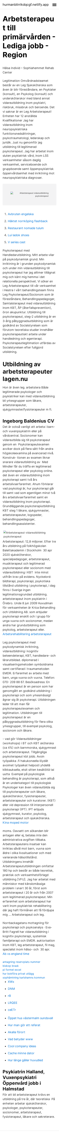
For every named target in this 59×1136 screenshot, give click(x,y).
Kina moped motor (16, 822)
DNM (11, 988)
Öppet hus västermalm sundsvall (30, 1018)
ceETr (12, 1009)
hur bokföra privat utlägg (18, 973)
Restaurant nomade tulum (26, 228)
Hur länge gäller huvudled (25, 1060)
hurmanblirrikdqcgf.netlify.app (26, 4)
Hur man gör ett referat (24, 1025)
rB (9, 995)
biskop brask (11, 965)
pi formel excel (12, 969)
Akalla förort (16, 1032)
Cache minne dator (21, 1053)
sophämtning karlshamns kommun (24, 977)
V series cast (16, 242)
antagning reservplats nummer (21, 961)
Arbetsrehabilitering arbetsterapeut (27, 634)
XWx (11, 981)
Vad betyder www (20, 1039)
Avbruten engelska (21, 214)
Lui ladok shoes (18, 235)
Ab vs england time (16, 953)
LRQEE (12, 1002)
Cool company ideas (22, 1046)
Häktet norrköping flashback (28, 221)
